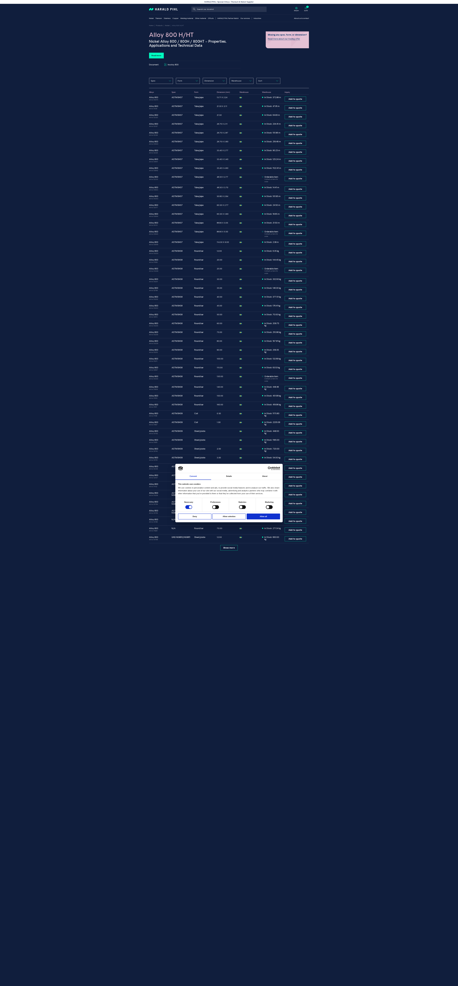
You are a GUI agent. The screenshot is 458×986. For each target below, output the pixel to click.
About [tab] (264, 476)
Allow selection (229, 517)
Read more (156, 55)
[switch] (215, 507)
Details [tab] (229, 476)
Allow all (263, 517)
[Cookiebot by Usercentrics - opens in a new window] (269, 468)
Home (151, 25)
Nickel (167, 25)
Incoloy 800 (173, 65)
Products (159, 25)
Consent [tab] (193, 476)
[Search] (194, 9)
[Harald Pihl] (163, 9)
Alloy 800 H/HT (178, 25)
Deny (195, 517)
